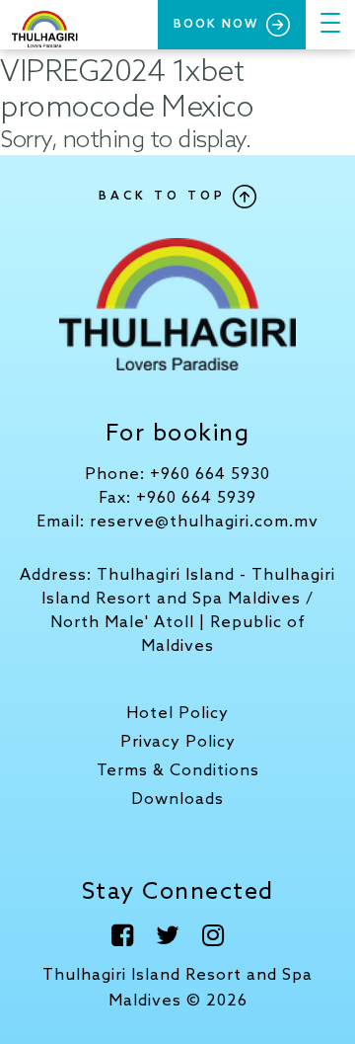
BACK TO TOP (166, 196)
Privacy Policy (178, 742)
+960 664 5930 (210, 474)
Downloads (177, 799)
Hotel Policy (177, 713)
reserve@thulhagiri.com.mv (204, 522)
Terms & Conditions (178, 771)
